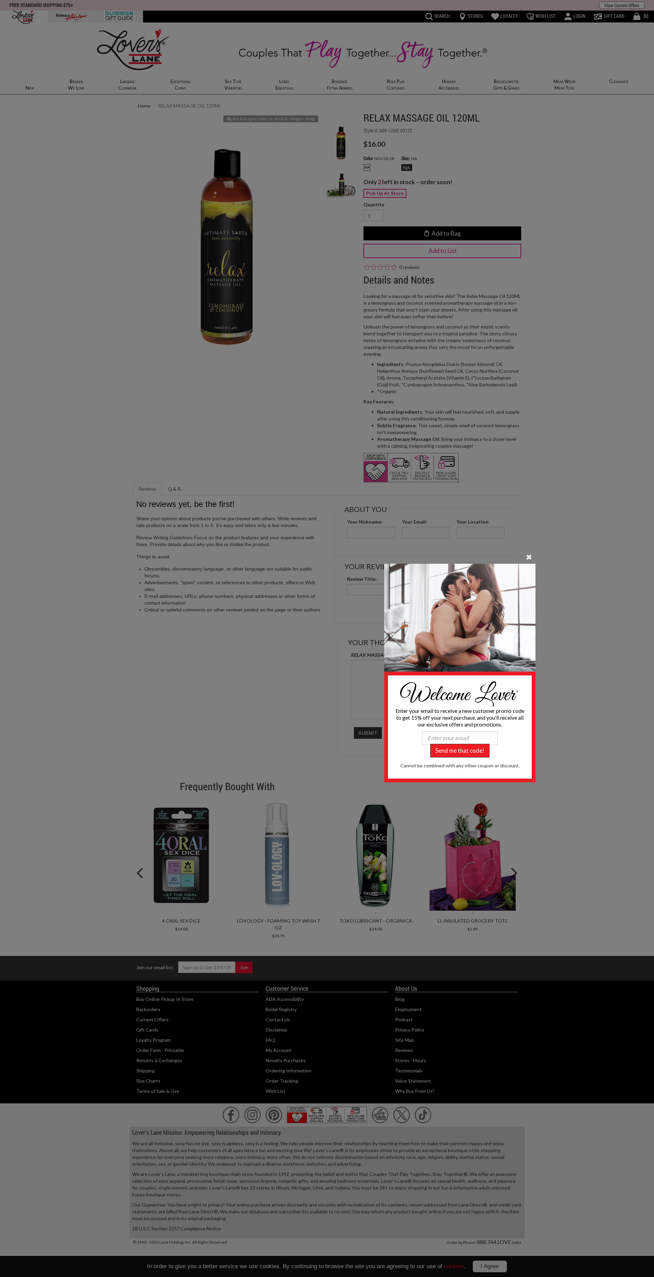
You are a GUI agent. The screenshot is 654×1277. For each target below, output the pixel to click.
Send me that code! (459, 750)
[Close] (529, 556)
